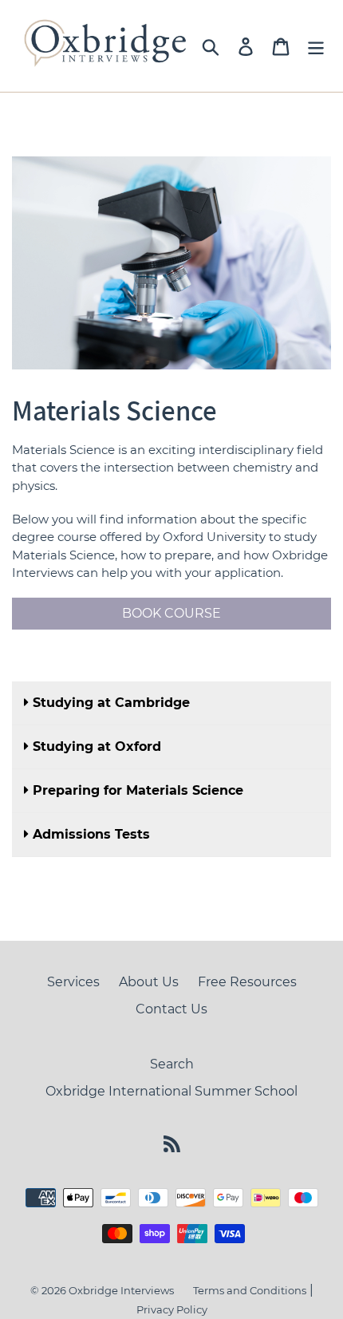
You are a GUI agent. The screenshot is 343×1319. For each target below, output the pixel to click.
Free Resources (247, 981)
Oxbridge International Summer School (171, 1091)
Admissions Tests (91, 834)
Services (73, 981)
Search (172, 1064)
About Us (149, 981)
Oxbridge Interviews (121, 1290)
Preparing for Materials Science (138, 790)
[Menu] (315, 46)
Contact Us (171, 1009)
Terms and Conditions (249, 1290)
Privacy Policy (171, 1309)
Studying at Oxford (97, 746)
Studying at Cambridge (111, 702)
